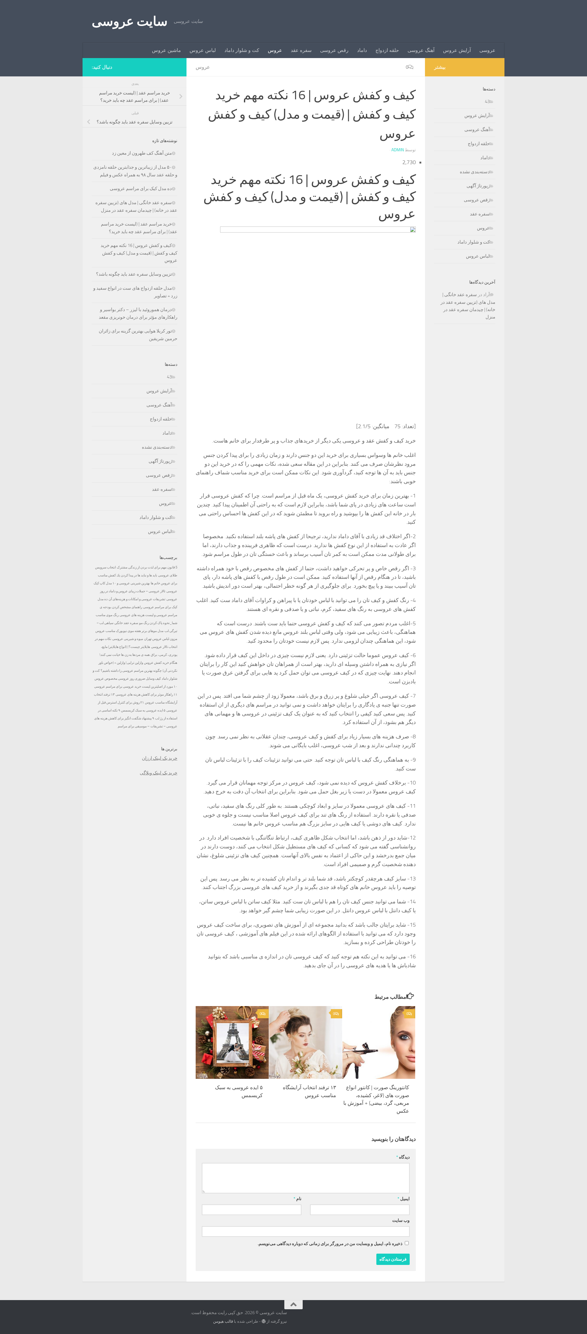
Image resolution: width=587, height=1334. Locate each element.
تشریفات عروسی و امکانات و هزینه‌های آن (137, 599)
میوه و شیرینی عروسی (127, 639)
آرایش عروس (457, 50)
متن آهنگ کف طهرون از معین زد (142, 153)
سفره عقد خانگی (126, 623)
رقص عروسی (334, 50)
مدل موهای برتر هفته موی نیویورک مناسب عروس (129, 631)
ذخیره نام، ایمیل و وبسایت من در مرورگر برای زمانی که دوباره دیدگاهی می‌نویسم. (330, 1243)
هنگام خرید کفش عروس (160, 663)
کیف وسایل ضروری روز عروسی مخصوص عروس (127, 679)
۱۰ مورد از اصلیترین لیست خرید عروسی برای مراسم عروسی (135, 687)
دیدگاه (403, 1157)
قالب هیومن (223, 1321)
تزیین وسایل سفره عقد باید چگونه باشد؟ (134, 274)
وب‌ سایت (401, 1220)
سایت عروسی (130, 21)
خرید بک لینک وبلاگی (158, 773)
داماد (362, 50)
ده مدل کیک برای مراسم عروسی (141, 188)
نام (297, 1198)
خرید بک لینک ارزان (159, 758)
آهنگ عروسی (421, 50)
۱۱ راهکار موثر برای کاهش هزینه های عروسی (146, 694)
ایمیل (403, 1198)
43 (169, 377)
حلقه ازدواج (387, 50)
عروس (275, 50)
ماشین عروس (166, 50)
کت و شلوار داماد (241, 50)
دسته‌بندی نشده (157, 447)
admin (397, 150)
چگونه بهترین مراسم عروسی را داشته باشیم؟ (131, 671)
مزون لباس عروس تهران (160, 639)
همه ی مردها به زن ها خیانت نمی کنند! (124, 655)
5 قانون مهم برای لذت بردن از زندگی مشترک (147, 567)
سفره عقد (301, 50)
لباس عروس (203, 50)
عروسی (487, 50)
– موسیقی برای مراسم (134, 726)
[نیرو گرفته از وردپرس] (264, 1321)
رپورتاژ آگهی (160, 461)
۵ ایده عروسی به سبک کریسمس (143, 710)
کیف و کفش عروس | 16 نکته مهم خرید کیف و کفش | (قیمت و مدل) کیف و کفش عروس (139, 253)
